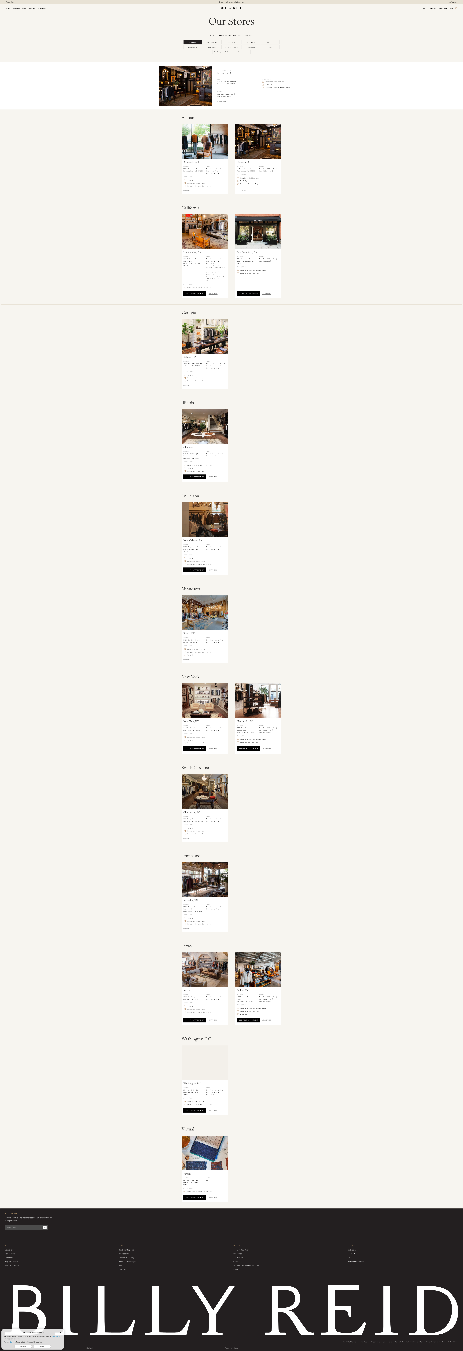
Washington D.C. (221, 52)
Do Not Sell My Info (349, 1342)
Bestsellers (9, 1250)
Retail (238, 35)
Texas (270, 47)
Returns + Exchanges (127, 1261)
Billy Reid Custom (12, 1265)
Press (235, 1269)
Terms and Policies (231, 1348)
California (212, 42)
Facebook (351, 1254)
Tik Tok (350, 1257)
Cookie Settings (453, 1342)
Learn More (221, 101)
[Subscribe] (45, 1227)
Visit (424, 8)
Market (32, 8)
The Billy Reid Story (241, 1250)
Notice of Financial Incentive (435, 1342)
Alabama (192, 42)
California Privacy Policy (414, 1342)
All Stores (226, 35)
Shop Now (240, 2)
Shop (8, 8)
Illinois (251, 42)
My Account (453, 2)
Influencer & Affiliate (356, 1261)
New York (212, 47)
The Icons (9, 1257)
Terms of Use (363, 1342)
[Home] (231, 8)
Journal (432, 8)
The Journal (238, 1257)
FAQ (120, 1265)
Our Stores (237, 1254)
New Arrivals (10, 1254)
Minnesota (192, 47)
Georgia (231, 42)
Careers (236, 1261)
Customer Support (126, 1250)
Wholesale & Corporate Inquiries (246, 1265)
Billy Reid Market (11, 1261)
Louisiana (270, 42)
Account (443, 8)
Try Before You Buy (126, 1257)
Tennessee (250, 47)
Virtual (241, 52)
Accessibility (399, 1342)
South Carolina (231, 47)
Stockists (122, 1269)
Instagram (352, 1250)
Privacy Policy (375, 1342)
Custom (16, 8)
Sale (24, 8)
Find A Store (10, 2)
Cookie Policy (387, 1342)
